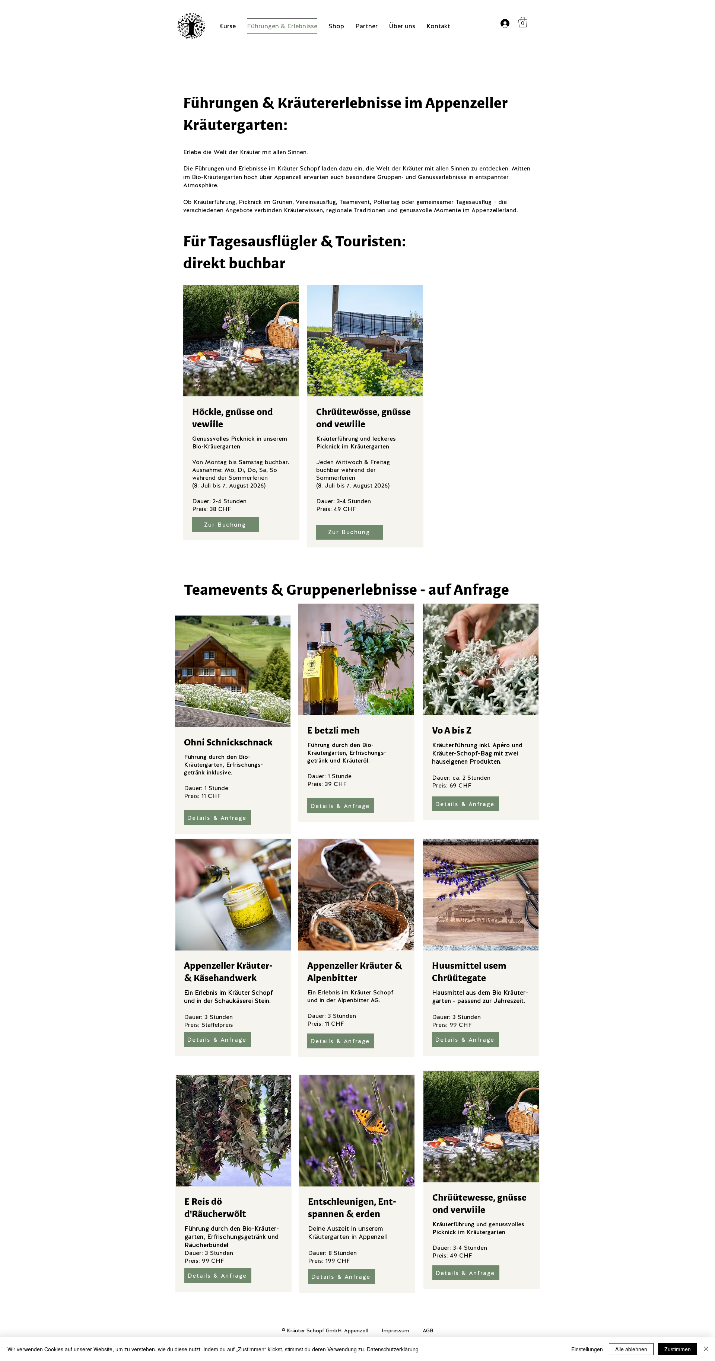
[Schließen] (706, 1349)
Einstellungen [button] (587, 1349)
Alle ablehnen (631, 1349)
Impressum (395, 1330)
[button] (522, 22)
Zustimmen (677, 1349)
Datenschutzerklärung (393, 1349)
